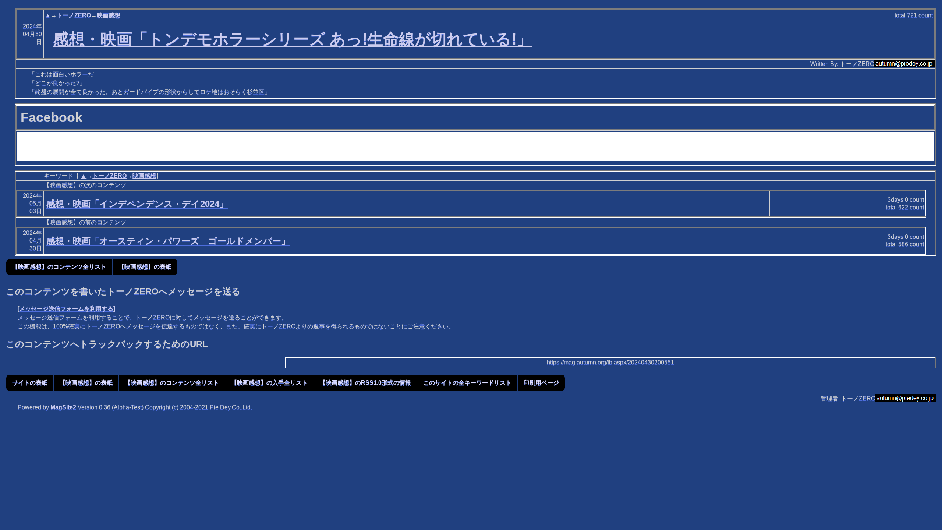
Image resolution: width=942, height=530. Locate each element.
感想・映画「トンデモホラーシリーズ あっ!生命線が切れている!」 (292, 39)
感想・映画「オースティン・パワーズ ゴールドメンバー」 (168, 241)
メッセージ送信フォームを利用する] (67, 308)
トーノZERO (74, 15)
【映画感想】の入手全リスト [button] (269, 382)
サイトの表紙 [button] (29, 382)
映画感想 (108, 15)
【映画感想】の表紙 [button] (144, 267)
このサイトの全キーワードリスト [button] (467, 382)
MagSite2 (63, 407)
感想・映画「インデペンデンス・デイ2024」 (137, 204)
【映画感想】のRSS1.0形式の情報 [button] (365, 382)
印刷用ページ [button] (541, 382)
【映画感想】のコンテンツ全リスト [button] (59, 267)
